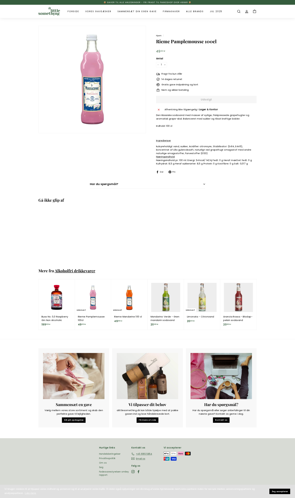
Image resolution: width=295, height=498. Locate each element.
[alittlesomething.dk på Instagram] (133, 471)
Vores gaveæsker (98, 11)
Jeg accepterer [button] (280, 491)
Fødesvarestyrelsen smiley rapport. (114, 473)
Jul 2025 (216, 11)
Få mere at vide (147, 419)
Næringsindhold (165, 156)
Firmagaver (171, 11)
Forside (73, 11)
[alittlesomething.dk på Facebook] (138, 471)
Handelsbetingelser (110, 453)
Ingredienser (163, 140)
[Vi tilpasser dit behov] (147, 376)
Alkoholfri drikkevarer (75, 270)
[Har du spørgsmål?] (221, 376)
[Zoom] (92, 79)
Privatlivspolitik (107, 458)
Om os (103, 462)
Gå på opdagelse (74, 419)
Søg (101, 467)
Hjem (159, 35)
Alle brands (195, 11)
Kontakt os (221, 419)
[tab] (206, 140)
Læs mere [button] (30, 493)
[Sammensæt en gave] (73, 376)
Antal (159, 58)
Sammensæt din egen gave (137, 11)
